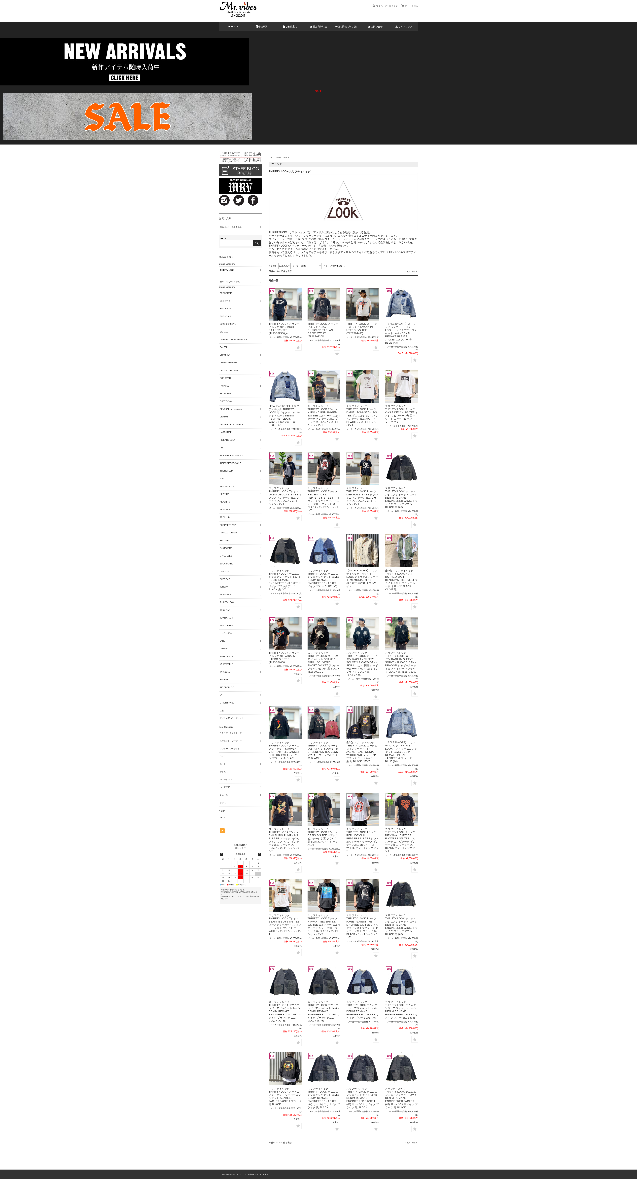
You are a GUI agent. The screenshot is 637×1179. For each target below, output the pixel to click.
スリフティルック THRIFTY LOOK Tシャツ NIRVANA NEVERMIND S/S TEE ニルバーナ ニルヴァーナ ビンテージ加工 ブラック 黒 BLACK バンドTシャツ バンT (324, 925)
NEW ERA (224, 494)
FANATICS (224, 386)
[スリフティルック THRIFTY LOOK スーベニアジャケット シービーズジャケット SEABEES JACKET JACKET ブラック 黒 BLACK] (285, 1068)
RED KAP (224, 540)
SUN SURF (225, 571)
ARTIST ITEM (226, 293)
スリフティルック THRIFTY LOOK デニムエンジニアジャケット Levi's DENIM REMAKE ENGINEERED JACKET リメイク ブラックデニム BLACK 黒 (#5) (324, 1011)
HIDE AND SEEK (227, 440)
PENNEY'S (225, 509)
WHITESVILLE (226, 664)
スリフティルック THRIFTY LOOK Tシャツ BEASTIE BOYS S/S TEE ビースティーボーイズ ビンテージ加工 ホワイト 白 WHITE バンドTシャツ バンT (285, 925)
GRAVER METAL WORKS (231, 424)
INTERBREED (226, 471)
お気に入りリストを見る (231, 227)
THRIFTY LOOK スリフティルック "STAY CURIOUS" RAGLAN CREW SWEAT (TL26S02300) (323, 330)
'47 (221, 695)
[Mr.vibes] (238, 16)
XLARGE (224, 679)
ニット (223, 764)
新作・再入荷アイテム (230, 282)
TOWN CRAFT (226, 618)
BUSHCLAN (225, 316)
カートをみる (411, 6)
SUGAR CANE (226, 564)
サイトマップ (405, 26)
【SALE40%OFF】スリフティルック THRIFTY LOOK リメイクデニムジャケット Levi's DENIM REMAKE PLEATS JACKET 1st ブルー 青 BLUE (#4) (401, 752)
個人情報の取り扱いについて (233, 1174)
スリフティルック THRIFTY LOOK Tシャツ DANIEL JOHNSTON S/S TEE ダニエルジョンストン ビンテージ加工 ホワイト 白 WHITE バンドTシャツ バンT (362, 415)
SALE (222, 817)
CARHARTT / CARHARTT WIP (233, 339)
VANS (222, 641)
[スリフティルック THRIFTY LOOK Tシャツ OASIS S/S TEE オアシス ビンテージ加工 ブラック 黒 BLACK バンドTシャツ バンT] (324, 809)
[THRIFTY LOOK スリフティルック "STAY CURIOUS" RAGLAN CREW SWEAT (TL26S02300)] (324, 304)
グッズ (223, 803)
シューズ (224, 795)
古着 (222, 710)
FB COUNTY (225, 393)
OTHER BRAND (227, 703)
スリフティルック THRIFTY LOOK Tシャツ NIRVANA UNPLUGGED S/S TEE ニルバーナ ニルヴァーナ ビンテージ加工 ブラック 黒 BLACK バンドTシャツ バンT (324, 415)
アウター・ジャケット (230, 748)
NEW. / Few (225, 502)
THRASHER (225, 594)
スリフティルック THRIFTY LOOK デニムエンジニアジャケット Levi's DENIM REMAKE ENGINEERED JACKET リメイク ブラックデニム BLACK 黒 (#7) (285, 580)
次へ (409, 271)
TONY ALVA (225, 610)
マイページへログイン (387, 6)
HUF (222, 448)
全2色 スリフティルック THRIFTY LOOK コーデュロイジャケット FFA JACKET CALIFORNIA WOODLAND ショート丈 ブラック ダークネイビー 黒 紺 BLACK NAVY (361, 752)
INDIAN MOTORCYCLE (230, 463)
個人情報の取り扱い (347, 26)
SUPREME (225, 579)
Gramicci (224, 417)
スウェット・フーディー (231, 741)
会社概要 (263, 26)
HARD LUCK (226, 432)
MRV (222, 479)
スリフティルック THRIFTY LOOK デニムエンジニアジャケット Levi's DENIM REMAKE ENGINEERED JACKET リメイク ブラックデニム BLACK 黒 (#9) (401, 498)
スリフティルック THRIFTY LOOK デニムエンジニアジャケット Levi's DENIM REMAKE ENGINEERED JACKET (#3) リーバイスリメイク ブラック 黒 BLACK (362, 1098)
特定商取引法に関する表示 (258, 1174)
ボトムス (224, 772)
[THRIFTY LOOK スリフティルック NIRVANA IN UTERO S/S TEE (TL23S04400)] (362, 304)
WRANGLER (225, 672)
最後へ (414, 271)
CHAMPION (225, 355)
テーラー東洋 (226, 633)
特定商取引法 (320, 26)
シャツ (223, 756)
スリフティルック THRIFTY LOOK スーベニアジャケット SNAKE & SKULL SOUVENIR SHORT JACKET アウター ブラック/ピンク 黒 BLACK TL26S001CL (324, 662)
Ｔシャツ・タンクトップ (231, 733)
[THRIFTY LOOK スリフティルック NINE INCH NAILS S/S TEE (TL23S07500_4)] (285, 304)
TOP (270, 158)
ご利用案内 (291, 26)
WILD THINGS (226, 656)
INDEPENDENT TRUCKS (231, 455)
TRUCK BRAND (227, 625)
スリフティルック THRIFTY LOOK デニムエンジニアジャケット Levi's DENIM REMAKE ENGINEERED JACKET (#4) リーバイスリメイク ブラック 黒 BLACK (324, 1098)
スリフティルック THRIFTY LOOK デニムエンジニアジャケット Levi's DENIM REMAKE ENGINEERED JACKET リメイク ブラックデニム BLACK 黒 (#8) (401, 925)
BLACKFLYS (225, 308)
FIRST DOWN (226, 401)
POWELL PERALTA (228, 533)
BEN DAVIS (225, 301)
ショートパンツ (227, 779)
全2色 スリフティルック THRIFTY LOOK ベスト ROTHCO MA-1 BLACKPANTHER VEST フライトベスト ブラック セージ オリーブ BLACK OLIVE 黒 (401, 580)
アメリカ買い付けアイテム (232, 718)
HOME (234, 26)
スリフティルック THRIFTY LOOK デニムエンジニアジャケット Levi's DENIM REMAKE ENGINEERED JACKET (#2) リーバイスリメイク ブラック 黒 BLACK (401, 1098)
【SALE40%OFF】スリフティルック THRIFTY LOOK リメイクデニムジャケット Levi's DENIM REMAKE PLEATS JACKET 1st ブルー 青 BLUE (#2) (285, 415)
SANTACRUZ (226, 548)
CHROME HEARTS (228, 363)
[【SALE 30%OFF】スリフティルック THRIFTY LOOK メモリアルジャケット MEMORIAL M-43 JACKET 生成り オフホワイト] (362, 550)
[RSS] (222, 831)
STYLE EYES (226, 556)
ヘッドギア (225, 787)
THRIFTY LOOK (227, 270)
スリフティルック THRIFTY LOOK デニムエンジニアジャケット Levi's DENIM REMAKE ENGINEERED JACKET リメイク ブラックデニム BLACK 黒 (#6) (285, 1011)
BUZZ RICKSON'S (228, 324)
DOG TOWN (225, 378)
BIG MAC (224, 332)
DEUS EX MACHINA (229, 370)
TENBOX (224, 587)
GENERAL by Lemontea (231, 409)
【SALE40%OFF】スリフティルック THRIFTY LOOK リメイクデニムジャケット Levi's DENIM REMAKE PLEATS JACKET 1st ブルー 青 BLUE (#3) (401, 333)
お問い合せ (377, 26)
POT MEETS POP (228, 525)
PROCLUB (225, 517)
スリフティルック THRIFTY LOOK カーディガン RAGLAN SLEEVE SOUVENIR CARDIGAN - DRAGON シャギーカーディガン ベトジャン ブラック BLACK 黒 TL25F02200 (400, 662)
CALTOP (224, 347)
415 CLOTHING (227, 687)
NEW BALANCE (227, 486)
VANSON (224, 649)
